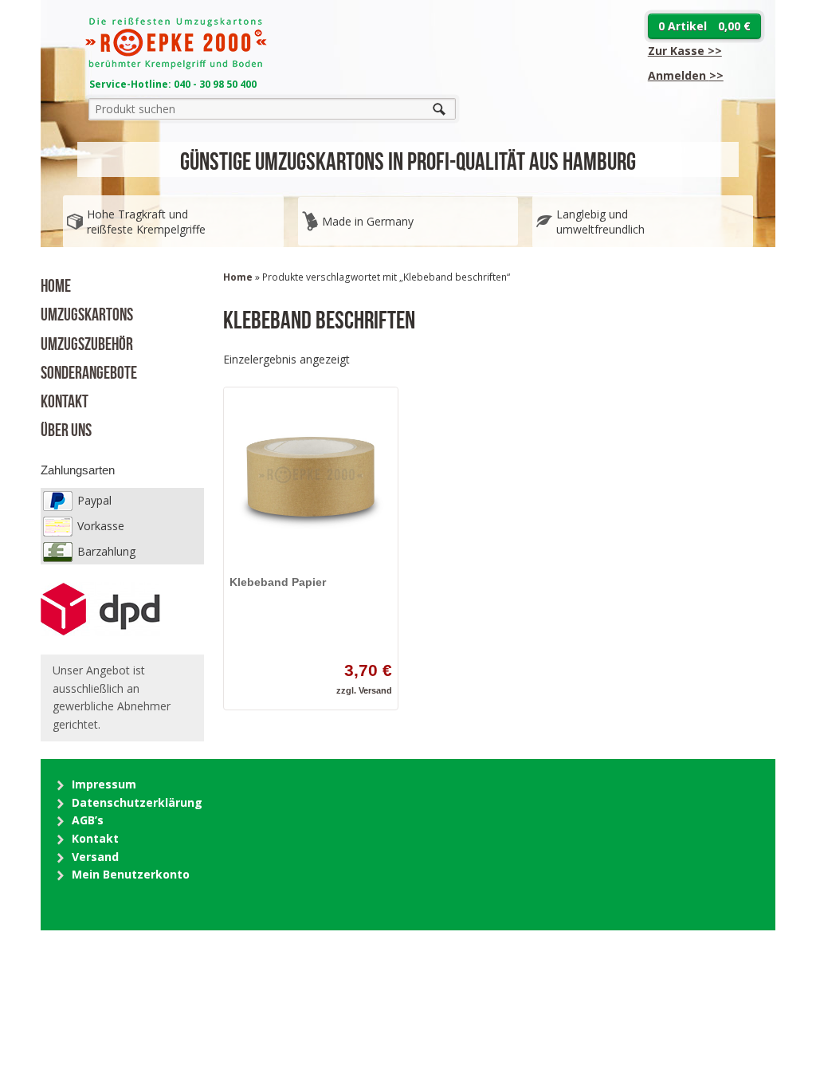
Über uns (66, 428)
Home (56, 284)
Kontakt (64, 399)
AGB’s (88, 820)
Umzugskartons (87, 312)
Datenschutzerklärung (137, 802)
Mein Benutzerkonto (131, 874)
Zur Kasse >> (685, 50)
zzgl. (347, 690)
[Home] (176, 65)
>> (686, 75)
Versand (375, 690)
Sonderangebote (89, 370)
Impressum (104, 784)
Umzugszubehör (87, 342)
